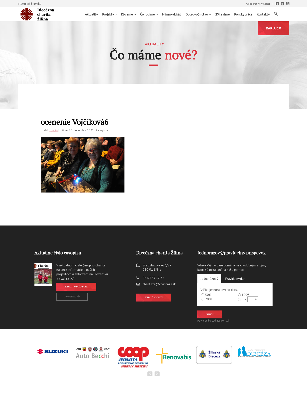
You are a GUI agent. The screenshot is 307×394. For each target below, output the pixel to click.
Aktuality (91, 14)
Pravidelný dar (235, 278)
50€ (208, 295)
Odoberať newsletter (258, 3)
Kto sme (127, 14)
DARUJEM (273, 28)
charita (53, 130)
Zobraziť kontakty (154, 297)
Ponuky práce (243, 14)
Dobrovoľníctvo (197, 14)
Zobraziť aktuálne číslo (76, 286)
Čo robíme (148, 14)
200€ (209, 299)
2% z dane (222, 14)
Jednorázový (209, 278)
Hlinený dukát (171, 14)
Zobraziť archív (72, 296)
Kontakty (263, 14)
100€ (245, 295)
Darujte (209, 314)
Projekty (108, 14)
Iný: (244, 299)
